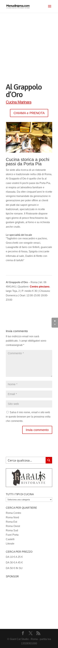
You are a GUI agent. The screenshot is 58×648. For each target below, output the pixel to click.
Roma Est (11, 521)
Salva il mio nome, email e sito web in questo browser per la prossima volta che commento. (28, 416)
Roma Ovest (13, 526)
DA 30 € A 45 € (14, 562)
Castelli (10, 539)
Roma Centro (13, 513)
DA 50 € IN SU (14, 568)
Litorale (10, 543)
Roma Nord (12, 517)
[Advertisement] (29, 43)
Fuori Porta (12, 534)
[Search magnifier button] (49, 460)
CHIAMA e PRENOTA (29, 113)
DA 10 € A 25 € (14, 557)
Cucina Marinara (18, 102)
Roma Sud (12, 530)
